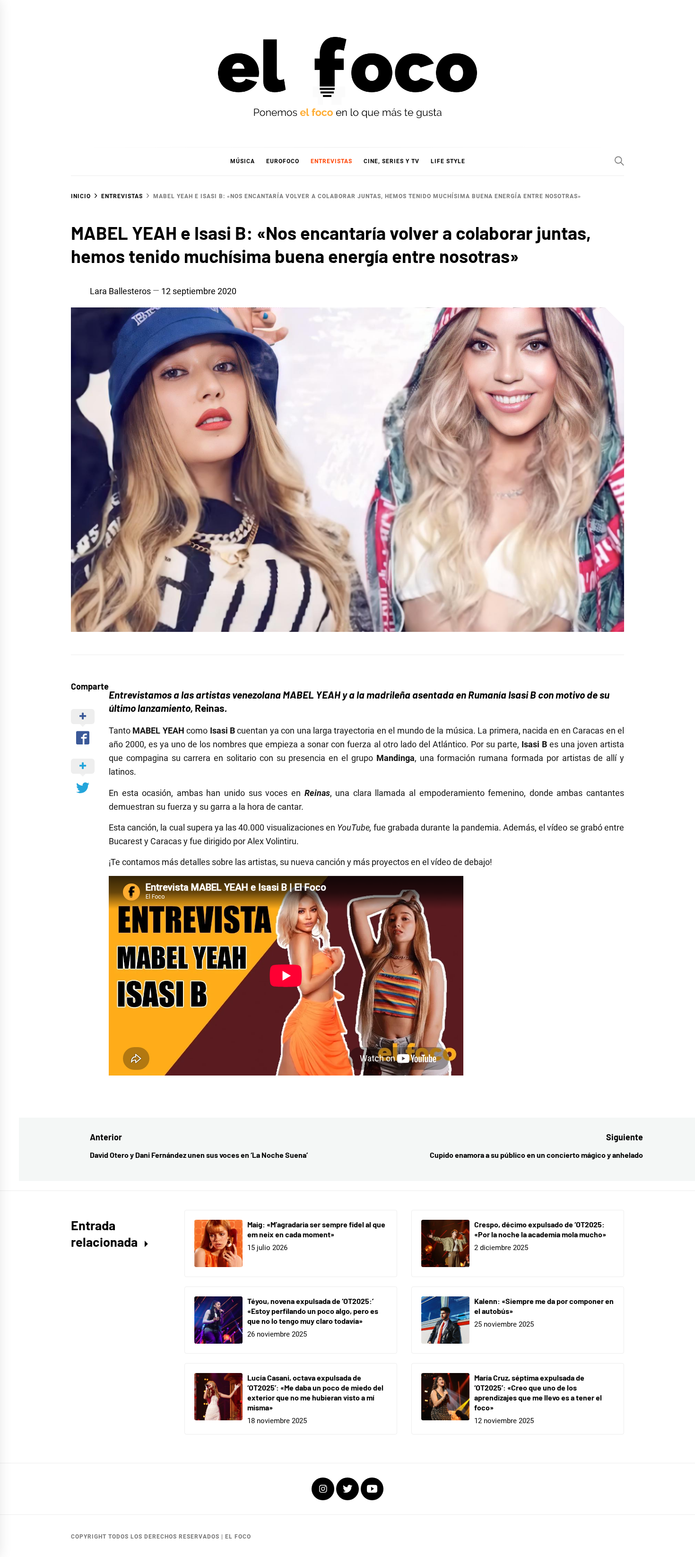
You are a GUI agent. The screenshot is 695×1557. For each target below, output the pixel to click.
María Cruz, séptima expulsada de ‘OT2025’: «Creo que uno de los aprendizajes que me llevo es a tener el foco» (538, 1392)
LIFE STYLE (448, 161)
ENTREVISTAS (331, 161)
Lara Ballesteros (120, 291)
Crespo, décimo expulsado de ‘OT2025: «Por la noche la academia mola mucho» (540, 1229)
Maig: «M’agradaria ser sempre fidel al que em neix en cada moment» (316, 1229)
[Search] (619, 161)
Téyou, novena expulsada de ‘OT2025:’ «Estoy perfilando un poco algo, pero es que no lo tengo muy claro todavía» (312, 1310)
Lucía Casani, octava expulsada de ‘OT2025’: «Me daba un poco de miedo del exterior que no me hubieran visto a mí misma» (315, 1392)
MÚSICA (242, 161)
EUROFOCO (282, 161)
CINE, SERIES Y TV (391, 161)
